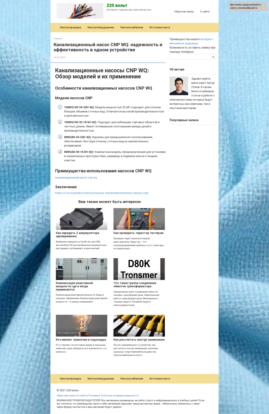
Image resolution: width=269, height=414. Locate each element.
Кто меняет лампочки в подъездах (81, 339)
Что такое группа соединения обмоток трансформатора (134, 284)
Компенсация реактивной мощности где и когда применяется (74, 286)
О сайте (205, 11)
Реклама (93, 395)
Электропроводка (70, 27)
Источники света (159, 27)
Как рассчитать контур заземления (139, 339)
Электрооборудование (100, 27)
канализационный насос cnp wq (76, 177)
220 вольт (117, 5)
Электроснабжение (131, 27)
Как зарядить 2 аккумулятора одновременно (77, 234)
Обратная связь (184, 11)
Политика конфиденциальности (120, 395)
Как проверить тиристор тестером (138, 233)
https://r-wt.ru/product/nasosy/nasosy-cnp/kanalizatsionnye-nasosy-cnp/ (102, 193)
